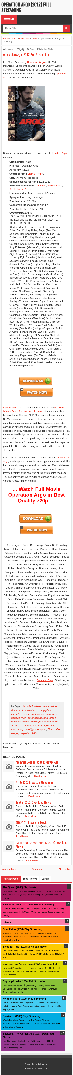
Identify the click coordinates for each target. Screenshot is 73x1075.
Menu (10, 19)
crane (52, 717)
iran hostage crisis (43, 725)
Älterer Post (65, 869)
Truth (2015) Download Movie (33, 802)
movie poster (38, 721)
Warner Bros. (55, 185)
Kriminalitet (42, 49)
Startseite (37, 869)
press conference (34, 713)
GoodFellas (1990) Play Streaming (22, 929)
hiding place (45, 710)
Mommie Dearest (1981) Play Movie (37, 762)
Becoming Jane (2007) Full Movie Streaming (28, 904)
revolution (30, 710)
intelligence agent (35, 729)
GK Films (41, 185)
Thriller (51, 49)
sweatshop (17, 729)
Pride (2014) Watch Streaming (35, 782)
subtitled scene (20, 721)
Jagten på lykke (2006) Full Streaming (24, 981)
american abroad (38, 717)
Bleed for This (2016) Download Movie (25, 946)
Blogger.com (42, 1068)
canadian (16, 713)
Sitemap (7, 922)
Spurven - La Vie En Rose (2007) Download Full (30, 964)
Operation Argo (59, 153)
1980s (34, 733)
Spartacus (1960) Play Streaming (21, 1016)
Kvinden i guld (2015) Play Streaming (24, 998)
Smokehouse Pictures (21, 189)
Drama (33, 49)
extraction (25, 725)
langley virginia (20, 733)
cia (23, 706)
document (17, 710)
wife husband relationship (42, 706)
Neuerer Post (8, 869)
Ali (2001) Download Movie (31, 823)
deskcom (43, 1064)
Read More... (41, 776)
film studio (54, 729)
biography (51, 713)
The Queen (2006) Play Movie (19, 887)
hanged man (18, 717)
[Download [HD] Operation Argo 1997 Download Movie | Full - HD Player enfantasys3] (35, 385)
